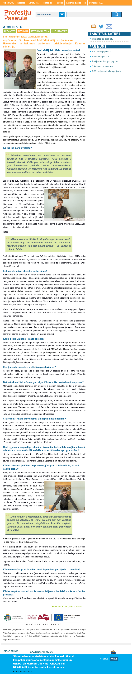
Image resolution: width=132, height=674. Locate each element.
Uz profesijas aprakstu (102, 38)
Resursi (59, 2)
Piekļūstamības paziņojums (105, 61)
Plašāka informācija (22, 671)
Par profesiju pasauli (101, 51)
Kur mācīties (59, 31)
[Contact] (109, 28)
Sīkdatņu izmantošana (102, 66)
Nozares (21, 2)
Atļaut (114, 659)
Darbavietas (34, 2)
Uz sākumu (8, 2)
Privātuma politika (100, 56)
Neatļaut (104, 659)
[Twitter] (101, 28)
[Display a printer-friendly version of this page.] (93, 26)
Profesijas (47, 2)
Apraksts (9, 31)
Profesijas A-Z (96, 2)
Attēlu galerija (40, 31)
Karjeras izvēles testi (76, 2)
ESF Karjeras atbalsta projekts (106, 71)
